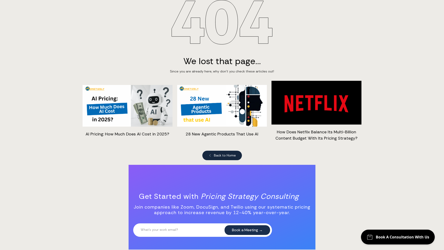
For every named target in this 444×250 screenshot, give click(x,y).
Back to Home (225, 155)
